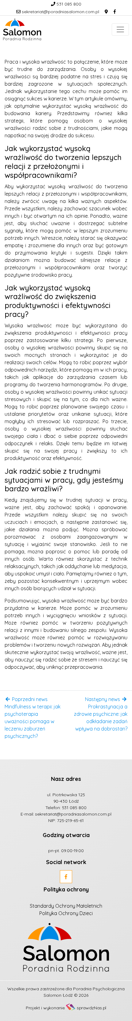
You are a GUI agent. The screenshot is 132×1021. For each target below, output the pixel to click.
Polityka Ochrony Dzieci (66, 913)
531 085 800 (68, 4)
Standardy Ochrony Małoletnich (66, 906)
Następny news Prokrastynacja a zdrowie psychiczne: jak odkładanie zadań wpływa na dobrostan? (100, 714)
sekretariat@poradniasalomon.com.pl (60, 11)
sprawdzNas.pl (92, 1008)
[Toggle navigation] (120, 29)
